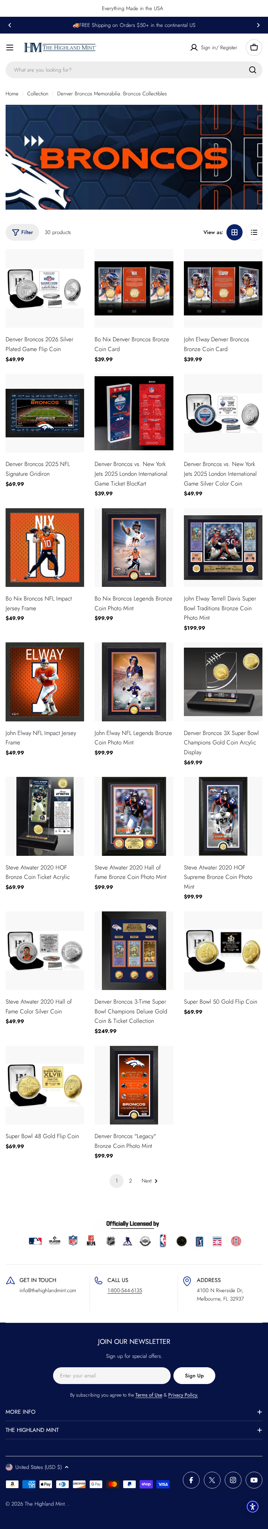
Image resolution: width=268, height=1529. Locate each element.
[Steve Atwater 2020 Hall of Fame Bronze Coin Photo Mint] (134, 816)
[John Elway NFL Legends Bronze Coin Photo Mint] (134, 681)
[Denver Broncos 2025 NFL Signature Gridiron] (45, 413)
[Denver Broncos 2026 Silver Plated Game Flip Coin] (45, 288)
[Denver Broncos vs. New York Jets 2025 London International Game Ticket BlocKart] (134, 413)
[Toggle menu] (10, 47)
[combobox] (134, 69)
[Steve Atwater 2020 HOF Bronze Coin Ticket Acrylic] (45, 816)
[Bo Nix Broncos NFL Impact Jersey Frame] (45, 547)
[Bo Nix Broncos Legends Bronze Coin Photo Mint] (134, 547)
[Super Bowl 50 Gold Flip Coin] (223, 950)
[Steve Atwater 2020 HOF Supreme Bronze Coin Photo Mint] (223, 816)
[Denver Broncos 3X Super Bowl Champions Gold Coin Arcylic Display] (223, 681)
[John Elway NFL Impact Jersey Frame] (45, 681)
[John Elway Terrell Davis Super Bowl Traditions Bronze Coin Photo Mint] (223, 547)
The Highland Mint (45, 1504)
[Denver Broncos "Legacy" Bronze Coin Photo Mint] (134, 1085)
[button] (10, 25)
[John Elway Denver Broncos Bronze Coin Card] (223, 288)
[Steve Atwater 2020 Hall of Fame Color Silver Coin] (45, 950)
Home (12, 93)
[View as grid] (234, 232)
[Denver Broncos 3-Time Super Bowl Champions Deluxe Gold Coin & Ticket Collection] (134, 950)
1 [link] (117, 1181)
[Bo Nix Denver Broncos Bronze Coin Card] (134, 288)
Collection (38, 93)
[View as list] (254, 232)
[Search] (252, 70)
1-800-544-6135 (124, 1290)
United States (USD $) (38, 1467)
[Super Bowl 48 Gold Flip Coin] (45, 1085)
